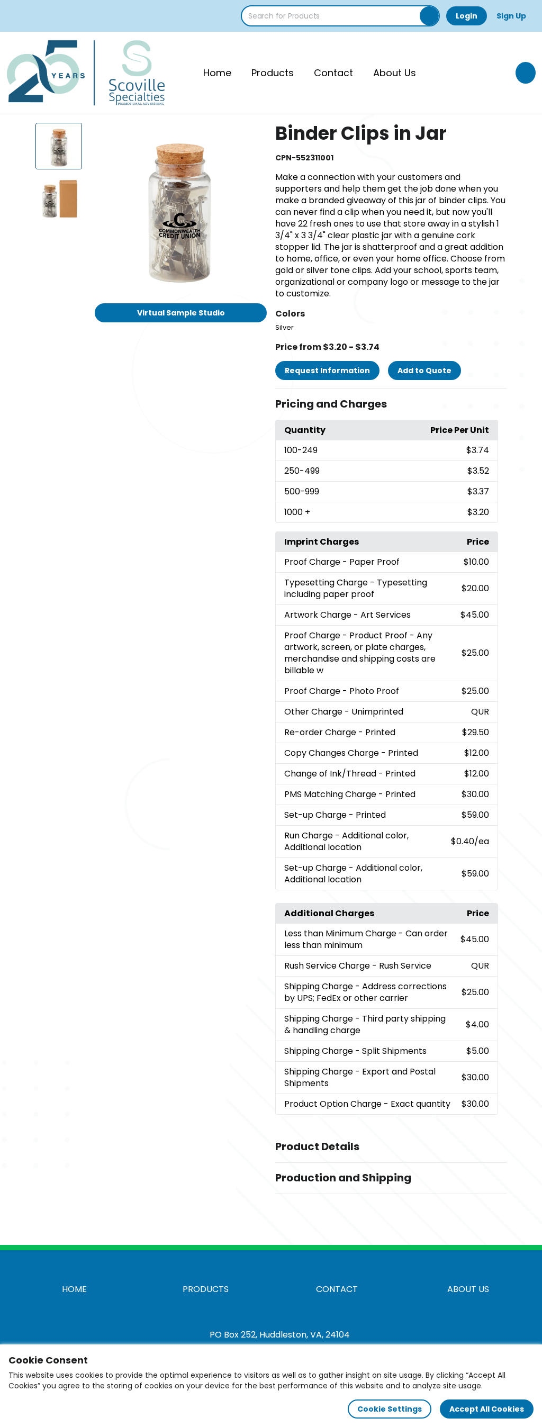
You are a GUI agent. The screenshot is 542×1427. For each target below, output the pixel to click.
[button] (391, 404)
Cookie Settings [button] (389, 1409)
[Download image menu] (253, 136)
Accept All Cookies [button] (486, 1409)
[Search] (429, 15)
